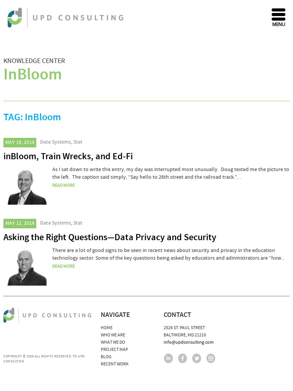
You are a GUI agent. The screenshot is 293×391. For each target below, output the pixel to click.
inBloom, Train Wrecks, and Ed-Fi (68, 156)
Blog (106, 357)
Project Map (114, 349)
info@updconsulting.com (189, 342)
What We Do (113, 342)
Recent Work (115, 364)
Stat (77, 142)
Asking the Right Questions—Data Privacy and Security (109, 237)
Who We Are (113, 335)
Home (107, 328)
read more (63, 185)
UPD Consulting (67, 17)
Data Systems (55, 142)
